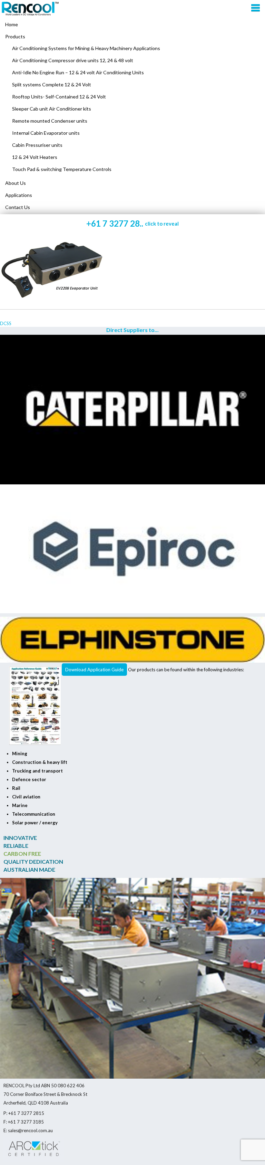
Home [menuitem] (11, 24)
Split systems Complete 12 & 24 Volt (51, 84)
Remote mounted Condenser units (49, 121)
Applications (18, 195)
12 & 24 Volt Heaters (34, 157)
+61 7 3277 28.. (132, 223)
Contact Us (17, 207)
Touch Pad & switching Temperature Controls (61, 169)
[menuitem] (132, 36)
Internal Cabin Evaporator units (46, 133)
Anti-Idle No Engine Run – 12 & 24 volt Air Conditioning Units (78, 72)
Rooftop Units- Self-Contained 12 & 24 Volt (59, 97)
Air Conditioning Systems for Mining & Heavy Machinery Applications (86, 48)
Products (15, 36)
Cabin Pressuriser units (37, 145)
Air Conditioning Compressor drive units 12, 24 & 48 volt (72, 60)
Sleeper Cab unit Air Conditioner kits (51, 109)
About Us (15, 183)
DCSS (5, 323)
